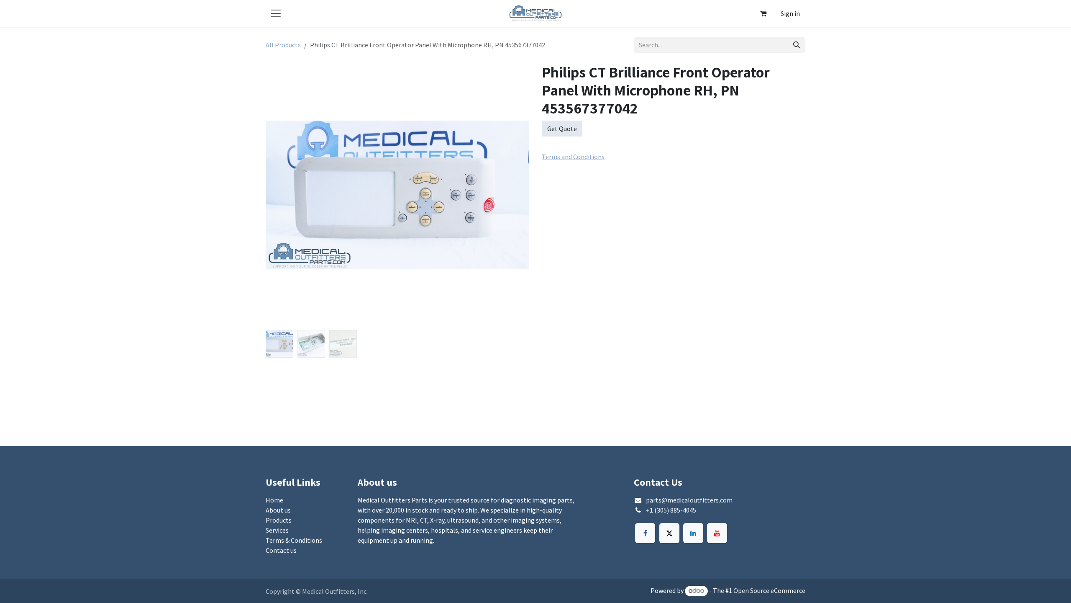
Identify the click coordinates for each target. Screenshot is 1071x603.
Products (279, 520)
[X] (669, 533)
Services (277, 530)
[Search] (796, 45)
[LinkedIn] (693, 533)
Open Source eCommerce (769, 590)
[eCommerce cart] (763, 13)
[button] (279, 194)
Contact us (281, 550)
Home (274, 500)
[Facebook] (645, 533)
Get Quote (562, 128)
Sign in (790, 13)
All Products (283, 45)
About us (278, 510)
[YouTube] (717, 533)
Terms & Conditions (294, 540)
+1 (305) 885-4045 (671, 510)
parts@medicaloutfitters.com (689, 500)
